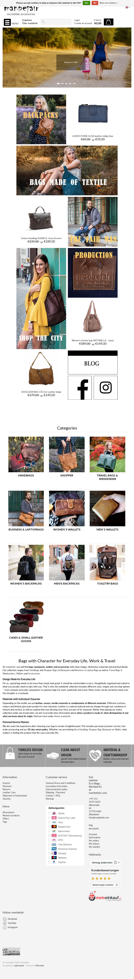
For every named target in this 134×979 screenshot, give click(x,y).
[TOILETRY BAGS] (107, 580)
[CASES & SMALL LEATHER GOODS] (26, 634)
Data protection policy (57, 789)
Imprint (6, 783)
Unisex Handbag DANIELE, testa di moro (41, 238)
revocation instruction (56, 786)
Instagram (13, 927)
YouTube (12, 923)
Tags (5, 822)
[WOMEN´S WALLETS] (67, 526)
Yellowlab (39, 966)
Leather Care (9, 793)
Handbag (83, 730)
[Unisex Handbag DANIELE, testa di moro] (41, 232)
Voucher (7, 799)
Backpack (106, 730)
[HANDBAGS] (26, 472)
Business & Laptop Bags (87, 670)
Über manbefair (30, 23)
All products (8, 812)
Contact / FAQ (53, 796)
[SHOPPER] (67, 472)
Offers (6, 819)
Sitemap (50, 799)
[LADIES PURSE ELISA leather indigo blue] (93, 130)
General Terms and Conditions (60, 783)
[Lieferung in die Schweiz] (105, 900)
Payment (7, 786)
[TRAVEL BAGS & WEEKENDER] (107, 472)
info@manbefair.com (99, 818)
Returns (6, 789)
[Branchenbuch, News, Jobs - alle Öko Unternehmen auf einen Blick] (11, 955)
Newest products (11, 816)
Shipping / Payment (55, 793)
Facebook (12, 919)
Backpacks (65, 670)
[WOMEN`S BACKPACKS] (26, 580)
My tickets (94, 844)
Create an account (83, 23)
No (95, 3)
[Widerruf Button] (105, 865)
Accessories (34, 674)
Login (77, 20)
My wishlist (94, 847)
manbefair (10, 667)
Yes (86, 3)
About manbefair (62, 716)
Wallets (20, 674)
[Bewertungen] (105, 889)
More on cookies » (109, 3)
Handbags (34, 670)
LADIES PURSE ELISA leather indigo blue (92, 136)
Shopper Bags (50, 670)
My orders (94, 841)
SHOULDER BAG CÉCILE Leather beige (41, 392)
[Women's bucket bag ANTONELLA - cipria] (93, 334)
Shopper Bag (95, 730)
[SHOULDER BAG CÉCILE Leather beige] (41, 385)
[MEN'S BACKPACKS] (67, 580)
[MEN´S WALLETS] (107, 526)
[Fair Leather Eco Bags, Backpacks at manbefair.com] (67, 9)
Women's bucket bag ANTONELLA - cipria (93, 341)
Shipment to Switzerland (15, 796)
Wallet (118, 730)
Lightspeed (19, 966)
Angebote (27, 20)
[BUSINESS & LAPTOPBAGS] (26, 526)
